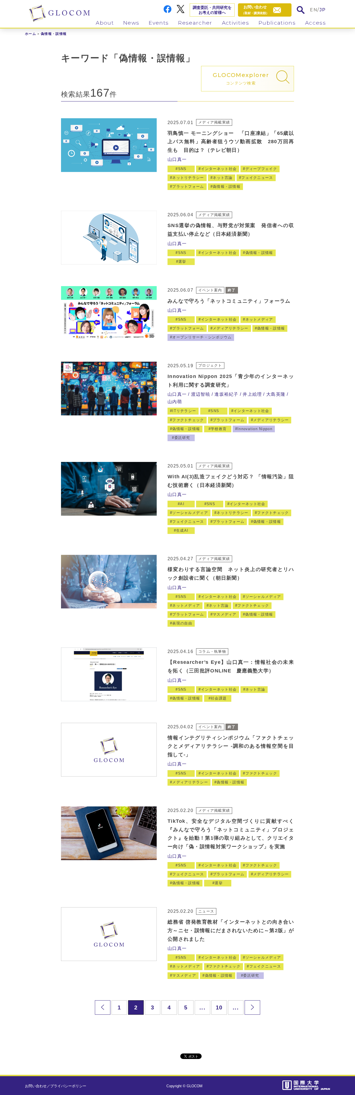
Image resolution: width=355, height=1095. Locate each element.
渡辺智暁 (200, 394)
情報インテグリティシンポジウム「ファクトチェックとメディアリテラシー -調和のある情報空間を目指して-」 (231, 746)
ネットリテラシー (188, 178)
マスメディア (225, 614)
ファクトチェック (188, 420)
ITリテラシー (184, 411)
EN (313, 9)
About (105, 23)
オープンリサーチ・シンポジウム (202, 337)
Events (159, 23)
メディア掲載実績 (214, 122)
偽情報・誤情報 (226, 186)
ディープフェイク (261, 169)
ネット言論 (222, 178)
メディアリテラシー (230, 328)
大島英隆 (275, 394)
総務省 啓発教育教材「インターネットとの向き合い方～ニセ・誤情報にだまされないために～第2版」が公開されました (231, 930)
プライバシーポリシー (68, 1086)
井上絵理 (252, 394)
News (131, 23)
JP (323, 9)
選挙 (182, 261)
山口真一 (177, 159)
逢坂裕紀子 (226, 394)
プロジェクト (210, 365)
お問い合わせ (36, 1086)
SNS (182, 169)
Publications (277, 23)
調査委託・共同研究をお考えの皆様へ (212, 10)
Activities (235, 23)
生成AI (182, 530)
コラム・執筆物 (212, 651)
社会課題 (219, 698)
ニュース (206, 911)
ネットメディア (259, 319)
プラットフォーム (188, 186)
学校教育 (219, 429)
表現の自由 (182, 623)
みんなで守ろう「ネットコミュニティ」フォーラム (229, 301)
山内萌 (175, 401)
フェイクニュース (257, 178)
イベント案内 (210, 290)
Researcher (195, 23)
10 (219, 1007)
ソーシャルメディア (190, 513)
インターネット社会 (219, 169)
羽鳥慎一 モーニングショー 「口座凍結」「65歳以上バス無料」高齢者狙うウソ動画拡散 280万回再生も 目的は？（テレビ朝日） (231, 141)
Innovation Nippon (254, 429)
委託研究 (182, 438)
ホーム (30, 34)
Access (315, 23)
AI (182, 504)
